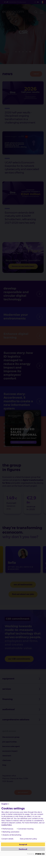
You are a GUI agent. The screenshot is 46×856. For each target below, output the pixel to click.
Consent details (7, 839)
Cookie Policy (6, 825)
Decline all (23, 849)
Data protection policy (28, 839)
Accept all (23, 844)
